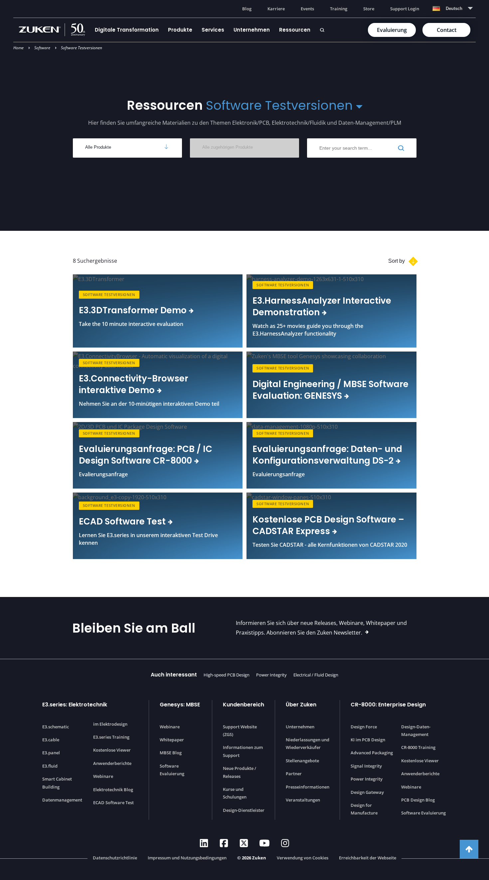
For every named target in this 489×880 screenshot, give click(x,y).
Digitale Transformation (127, 29)
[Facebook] (224, 843)
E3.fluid (50, 766)
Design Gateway (367, 792)
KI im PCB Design (368, 740)
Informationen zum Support (243, 751)
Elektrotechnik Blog (113, 790)
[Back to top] (469, 849)
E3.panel (51, 753)
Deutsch (454, 8)
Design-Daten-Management (415, 730)
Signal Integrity (366, 766)
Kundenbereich (243, 704)
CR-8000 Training (418, 747)
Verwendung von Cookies (302, 858)
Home (18, 48)
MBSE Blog (171, 753)
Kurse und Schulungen (234, 793)
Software (42, 48)
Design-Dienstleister (243, 810)
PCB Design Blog (418, 800)
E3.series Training (111, 737)
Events (307, 9)
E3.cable (50, 740)
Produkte (180, 29)
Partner (294, 774)
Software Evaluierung (172, 770)
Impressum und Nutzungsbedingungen (187, 858)
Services (213, 29)
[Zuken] (54, 29)
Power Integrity (271, 675)
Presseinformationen (307, 787)
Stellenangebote (302, 761)
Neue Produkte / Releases (239, 772)
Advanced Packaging (372, 753)
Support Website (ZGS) (240, 730)
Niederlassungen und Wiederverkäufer (307, 743)
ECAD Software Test (113, 803)
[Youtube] (264, 843)
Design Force (364, 727)
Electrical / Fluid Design (315, 675)
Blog (246, 9)
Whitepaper (172, 740)
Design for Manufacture (364, 809)
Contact (446, 30)
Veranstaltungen (303, 800)
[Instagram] (285, 843)
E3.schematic (55, 727)
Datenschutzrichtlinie (115, 858)
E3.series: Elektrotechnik (74, 704)
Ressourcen (294, 29)
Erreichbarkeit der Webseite (367, 858)
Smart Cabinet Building (57, 783)
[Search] (322, 30)
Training (338, 9)
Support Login (404, 9)
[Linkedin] (204, 843)
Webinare (103, 776)
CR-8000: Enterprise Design (388, 704)
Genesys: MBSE (180, 704)
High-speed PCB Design (226, 675)
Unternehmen (252, 29)
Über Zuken (301, 704)
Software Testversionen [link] (109, 294)
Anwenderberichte (112, 763)
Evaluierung (392, 30)
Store (368, 9)
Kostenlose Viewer (112, 750)
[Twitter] (243, 843)
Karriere (276, 9)
